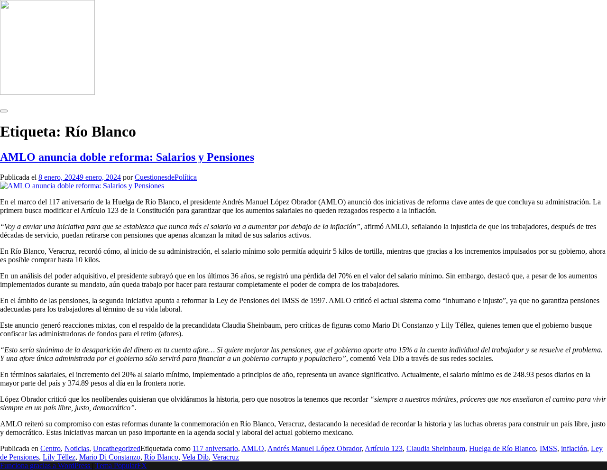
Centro (50, 448)
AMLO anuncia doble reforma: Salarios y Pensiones (127, 157)
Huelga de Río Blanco (502, 448)
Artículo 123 (384, 448)
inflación (574, 448)
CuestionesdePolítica (166, 177)
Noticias (76, 448)
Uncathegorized (116, 448)
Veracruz (225, 457)
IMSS (548, 448)
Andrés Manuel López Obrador (314, 448)
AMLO (252, 448)
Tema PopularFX (121, 465)
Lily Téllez (59, 457)
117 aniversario (215, 448)
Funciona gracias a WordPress (46, 465)
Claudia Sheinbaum (435, 448)
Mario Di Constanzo (109, 457)
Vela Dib (195, 457)
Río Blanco (161, 457)
